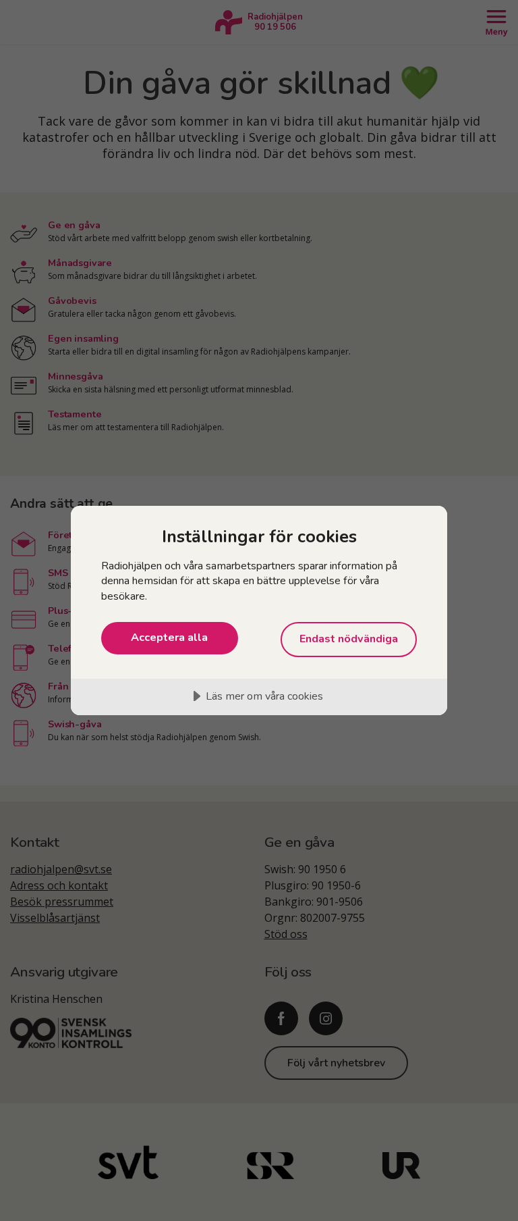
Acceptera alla (169, 637)
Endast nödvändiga (348, 638)
